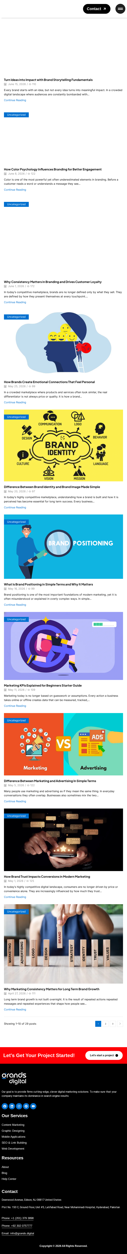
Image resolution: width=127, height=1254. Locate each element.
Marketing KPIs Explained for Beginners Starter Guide (43, 685)
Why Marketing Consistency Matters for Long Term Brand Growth (51, 989)
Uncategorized (16, 114)
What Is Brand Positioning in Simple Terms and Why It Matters (48, 584)
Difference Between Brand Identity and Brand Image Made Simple (52, 487)
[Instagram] (19, 1106)
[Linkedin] (12, 1106)
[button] (96, 9)
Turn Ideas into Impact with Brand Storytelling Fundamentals (48, 80)
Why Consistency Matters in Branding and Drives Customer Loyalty (53, 282)
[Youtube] (33, 1106)
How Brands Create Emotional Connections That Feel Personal (49, 382)
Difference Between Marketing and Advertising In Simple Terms (50, 781)
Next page (120, 1024)
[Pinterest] (26, 1106)
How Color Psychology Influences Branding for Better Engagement (53, 169)
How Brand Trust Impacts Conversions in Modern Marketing (47, 876)
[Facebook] (5, 1106)
